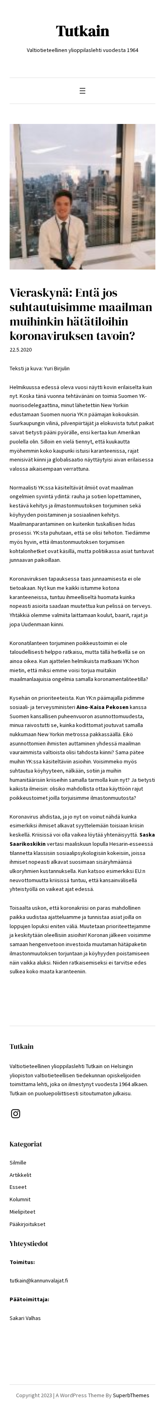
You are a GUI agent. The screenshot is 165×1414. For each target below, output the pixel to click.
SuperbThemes (131, 1395)
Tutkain (82, 30)
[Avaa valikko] (82, 91)
